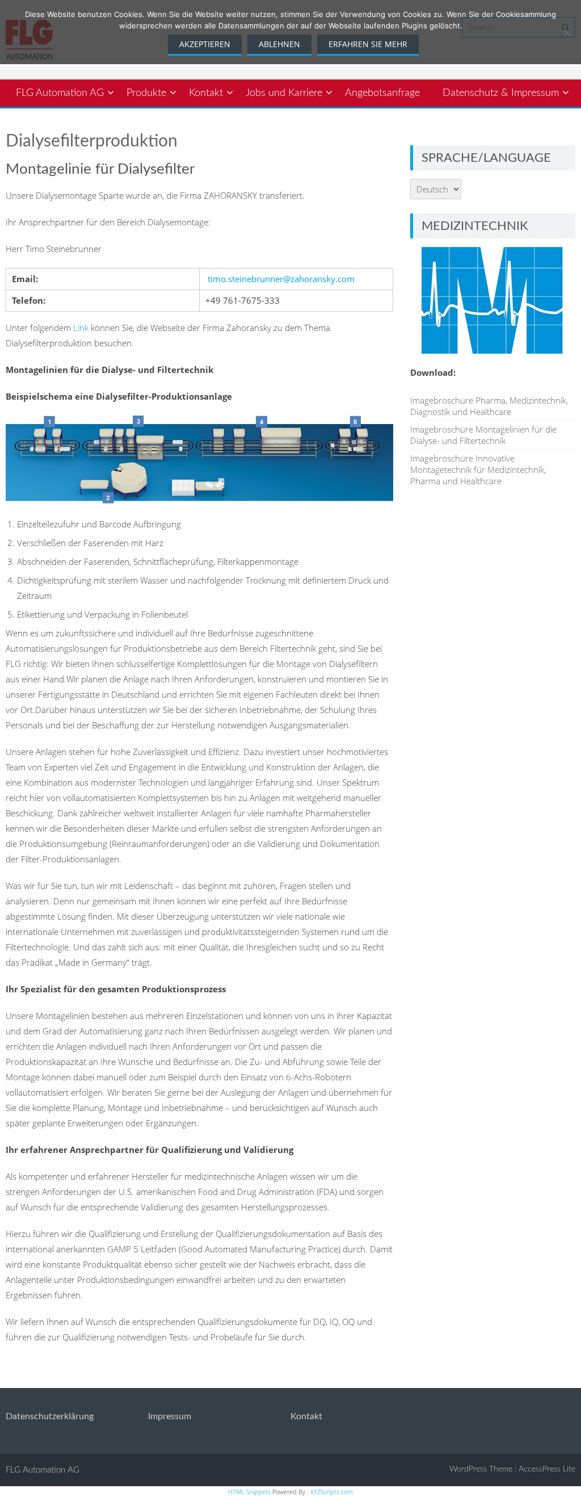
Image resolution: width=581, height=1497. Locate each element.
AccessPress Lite (547, 1469)
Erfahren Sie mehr (368, 44)
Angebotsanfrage (382, 93)
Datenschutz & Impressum (501, 93)
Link (81, 327)
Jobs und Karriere (284, 93)
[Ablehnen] (566, 32)
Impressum (169, 1416)
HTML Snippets (249, 1491)
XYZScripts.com (331, 1491)
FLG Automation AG (60, 93)
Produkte (146, 93)
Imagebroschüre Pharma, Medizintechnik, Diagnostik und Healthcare (489, 406)
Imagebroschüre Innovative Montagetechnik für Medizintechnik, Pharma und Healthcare (478, 469)
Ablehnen (279, 44)
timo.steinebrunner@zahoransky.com (281, 278)
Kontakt (206, 93)
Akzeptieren (204, 44)
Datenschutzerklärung (50, 1416)
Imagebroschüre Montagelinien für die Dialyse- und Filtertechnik (483, 434)
